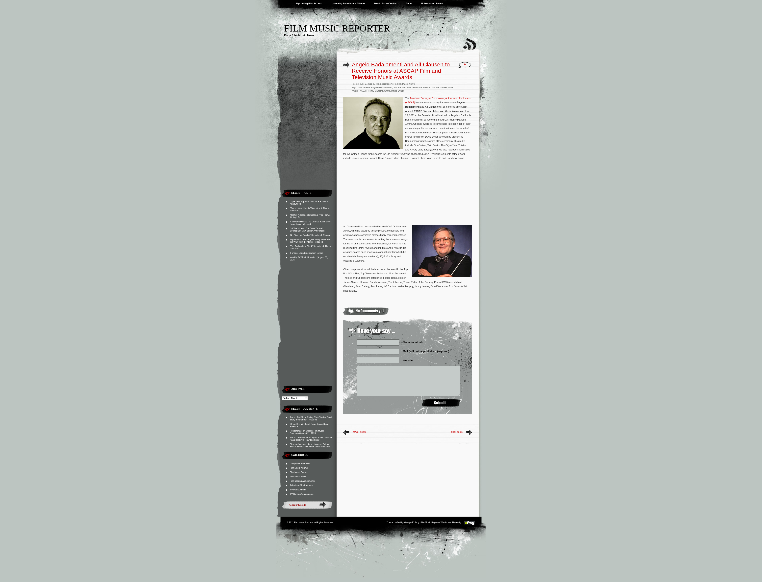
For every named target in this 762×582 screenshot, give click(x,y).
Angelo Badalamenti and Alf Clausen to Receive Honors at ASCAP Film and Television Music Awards (401, 70)
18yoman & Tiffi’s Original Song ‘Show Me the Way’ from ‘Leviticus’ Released (310, 240)
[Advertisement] (309, 127)
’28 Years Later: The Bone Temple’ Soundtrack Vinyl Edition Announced (307, 229)
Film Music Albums (299, 468)
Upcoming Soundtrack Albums (348, 3)
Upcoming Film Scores (309, 3)
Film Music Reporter (337, 28)
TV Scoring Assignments (302, 494)
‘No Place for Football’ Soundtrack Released (311, 235)
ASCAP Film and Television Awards (412, 87)
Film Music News (298, 476)
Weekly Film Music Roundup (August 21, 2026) (307, 432)
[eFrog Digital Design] (469, 525)
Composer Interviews (300, 463)
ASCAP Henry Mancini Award (375, 91)
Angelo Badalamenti (381, 87)
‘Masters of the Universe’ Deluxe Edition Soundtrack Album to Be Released (310, 445)
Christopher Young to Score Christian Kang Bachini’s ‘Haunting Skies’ (311, 438)
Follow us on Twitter (432, 3)
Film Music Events (299, 472)
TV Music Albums (298, 489)
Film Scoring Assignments (302, 481)
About (409, 3)
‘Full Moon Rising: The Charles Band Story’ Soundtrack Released (310, 222)
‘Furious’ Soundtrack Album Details (306, 253)
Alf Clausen (364, 87)
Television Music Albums (301, 485)
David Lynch (397, 91)
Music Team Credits (385, 3)
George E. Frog (411, 522)
